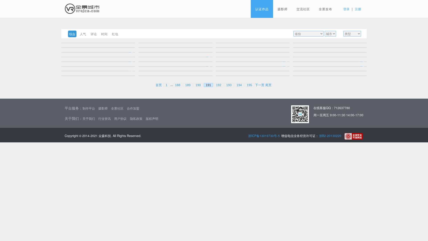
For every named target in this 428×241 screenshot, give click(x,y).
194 (239, 85)
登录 (346, 9)
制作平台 (88, 108)
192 (218, 85)
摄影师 (283, 9)
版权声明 (152, 118)
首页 (159, 85)
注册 (358, 9)
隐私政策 (136, 118)
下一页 (259, 85)
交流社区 (303, 9)
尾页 (268, 85)
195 (249, 85)
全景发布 (325, 9)
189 (188, 85)
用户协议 (120, 118)
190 (198, 85)
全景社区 (117, 108)
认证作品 (262, 9)
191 (208, 85)
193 (229, 85)
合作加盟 (133, 108)
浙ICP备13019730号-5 (264, 135)
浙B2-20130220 (330, 135)
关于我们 (88, 118)
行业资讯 (104, 118)
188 (177, 85)
